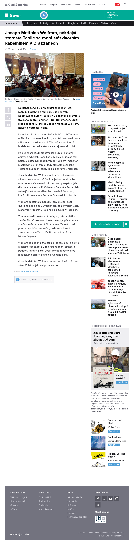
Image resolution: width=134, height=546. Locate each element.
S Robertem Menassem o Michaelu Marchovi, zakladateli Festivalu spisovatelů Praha (118, 267)
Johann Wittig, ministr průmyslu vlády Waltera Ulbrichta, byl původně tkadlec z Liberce (117, 288)
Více (114, 23)
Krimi (96, 84)
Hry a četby (98, 79)
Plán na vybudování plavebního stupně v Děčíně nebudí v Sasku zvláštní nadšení (118, 307)
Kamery (110, 18)
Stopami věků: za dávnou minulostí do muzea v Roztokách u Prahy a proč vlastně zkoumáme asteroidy (117, 147)
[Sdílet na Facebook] (8, 110)
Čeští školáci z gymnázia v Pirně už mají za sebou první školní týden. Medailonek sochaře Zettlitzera (118, 246)
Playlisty (73, 23)
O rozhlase (90, 5)
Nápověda (72, 501)
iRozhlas (42, 5)
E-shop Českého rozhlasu (107, 326)
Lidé (83, 23)
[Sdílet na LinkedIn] (8, 124)
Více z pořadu (99, 235)
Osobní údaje (93, 533)
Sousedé (34, 49)
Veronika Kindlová (29, 271)
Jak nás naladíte (75, 497)
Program (53, 5)
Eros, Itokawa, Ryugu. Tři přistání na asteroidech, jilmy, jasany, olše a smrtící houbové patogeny (118, 203)
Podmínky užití (108, 533)
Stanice (78, 5)
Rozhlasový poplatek (77, 517)
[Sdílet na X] (8, 117)
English (120, 533)
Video (104, 23)
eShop (13, 509)
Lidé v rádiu (72, 505)
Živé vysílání (98, 98)
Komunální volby (18, 501)
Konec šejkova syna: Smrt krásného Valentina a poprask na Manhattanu (116, 169)
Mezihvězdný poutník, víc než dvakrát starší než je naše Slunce (118, 186)
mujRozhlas (66, 5)
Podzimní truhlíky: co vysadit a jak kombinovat (118, 128)
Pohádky (97, 89)
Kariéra (70, 509)
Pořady (44, 23)
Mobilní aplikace (46, 509)
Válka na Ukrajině (18, 497)
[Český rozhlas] (16, 4)
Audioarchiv (112, 15)
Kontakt (71, 513)
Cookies (81, 533)
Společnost (11, 23)
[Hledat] (125, 4)
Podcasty (43, 505)
